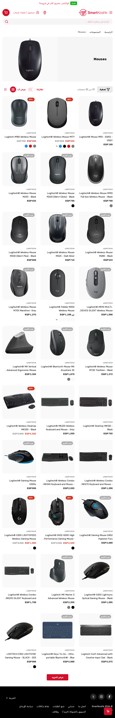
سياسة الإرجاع (26, 706)
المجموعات (95, 32)
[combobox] (57, 21)
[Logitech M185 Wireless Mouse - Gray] (34, 146)
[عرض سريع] (83, 102)
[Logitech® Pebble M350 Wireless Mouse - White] (72, 319)
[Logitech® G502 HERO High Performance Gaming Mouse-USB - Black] (72, 548)
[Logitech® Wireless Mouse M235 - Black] (19, 169)
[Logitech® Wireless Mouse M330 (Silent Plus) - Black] (19, 228)
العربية (12, 698)
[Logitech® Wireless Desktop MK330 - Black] (19, 402)
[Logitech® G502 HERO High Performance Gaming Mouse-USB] (57, 511)
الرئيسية (109, 32)
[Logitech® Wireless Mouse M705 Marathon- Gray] (19, 283)
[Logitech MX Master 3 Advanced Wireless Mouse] (57, 571)
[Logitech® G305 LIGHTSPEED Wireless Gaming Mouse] (19, 511)
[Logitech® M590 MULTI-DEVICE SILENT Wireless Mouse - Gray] (96, 283)
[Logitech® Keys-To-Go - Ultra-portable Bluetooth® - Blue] (57, 630)
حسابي (71, 706)
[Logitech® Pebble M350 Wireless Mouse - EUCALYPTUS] (64, 319)
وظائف (55, 711)
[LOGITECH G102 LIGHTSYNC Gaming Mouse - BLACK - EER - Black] (34, 666)
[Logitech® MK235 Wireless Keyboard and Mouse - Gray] (57, 402)
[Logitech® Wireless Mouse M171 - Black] (64, 146)
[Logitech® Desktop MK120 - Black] (96, 402)
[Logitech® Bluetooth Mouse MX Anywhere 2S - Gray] (68, 379)
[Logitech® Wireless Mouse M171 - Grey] (72, 146)
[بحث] (6, 21)
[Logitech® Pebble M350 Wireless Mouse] (57, 283)
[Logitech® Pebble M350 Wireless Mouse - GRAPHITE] (68, 319)
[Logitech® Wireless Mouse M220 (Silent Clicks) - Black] (57, 169)
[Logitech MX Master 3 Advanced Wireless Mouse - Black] (72, 607)
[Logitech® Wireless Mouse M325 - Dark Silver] (57, 228)
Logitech (108, 133)
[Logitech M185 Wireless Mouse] (19, 113)
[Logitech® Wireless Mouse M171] (57, 113)
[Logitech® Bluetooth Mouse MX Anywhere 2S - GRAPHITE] (72, 379)
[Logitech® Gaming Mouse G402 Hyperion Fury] (96, 511)
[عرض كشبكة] (13, 89)
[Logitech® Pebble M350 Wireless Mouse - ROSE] (60, 319)
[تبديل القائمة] (111, 12)
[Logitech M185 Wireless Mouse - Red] (30, 146)
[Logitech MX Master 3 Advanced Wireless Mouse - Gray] (68, 607)
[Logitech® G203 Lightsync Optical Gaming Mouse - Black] (96, 571)
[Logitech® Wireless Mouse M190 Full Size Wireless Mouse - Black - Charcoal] (106, 205)
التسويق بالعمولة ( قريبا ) (74, 711)
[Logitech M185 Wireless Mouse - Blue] (26, 146)
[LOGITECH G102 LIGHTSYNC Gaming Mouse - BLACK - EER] (19, 630)
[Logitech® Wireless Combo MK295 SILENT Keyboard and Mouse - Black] (19, 571)
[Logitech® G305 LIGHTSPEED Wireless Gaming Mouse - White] (30, 548)
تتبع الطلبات (58, 706)
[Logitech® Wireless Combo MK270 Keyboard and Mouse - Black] (96, 456)
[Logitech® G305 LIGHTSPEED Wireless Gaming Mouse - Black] (34, 548)
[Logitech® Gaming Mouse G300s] (19, 456)
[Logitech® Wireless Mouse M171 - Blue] (60, 146)
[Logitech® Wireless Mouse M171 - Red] (68, 146)
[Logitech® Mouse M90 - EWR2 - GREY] (96, 113)
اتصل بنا (82, 706)
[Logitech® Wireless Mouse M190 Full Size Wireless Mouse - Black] (96, 169)
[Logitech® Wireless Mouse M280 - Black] (96, 228)
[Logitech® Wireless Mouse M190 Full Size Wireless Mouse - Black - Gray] (111, 205)
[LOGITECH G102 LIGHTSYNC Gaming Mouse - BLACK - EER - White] (30, 666)
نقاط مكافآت (43, 706)
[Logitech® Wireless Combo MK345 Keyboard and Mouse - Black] (57, 456)
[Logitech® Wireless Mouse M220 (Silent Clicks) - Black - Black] (72, 205)
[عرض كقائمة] (5, 89)
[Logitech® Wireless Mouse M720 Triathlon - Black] (96, 342)
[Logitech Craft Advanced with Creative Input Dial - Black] (96, 630)
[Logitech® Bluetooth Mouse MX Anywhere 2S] (57, 342)
